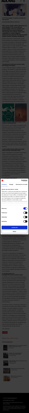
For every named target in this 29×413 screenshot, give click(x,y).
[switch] (25, 213)
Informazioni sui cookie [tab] (21, 184)
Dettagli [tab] (11, 184)
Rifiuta (14, 231)
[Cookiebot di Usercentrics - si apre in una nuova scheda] (21, 180)
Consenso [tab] (4, 184)
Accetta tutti (15, 227)
